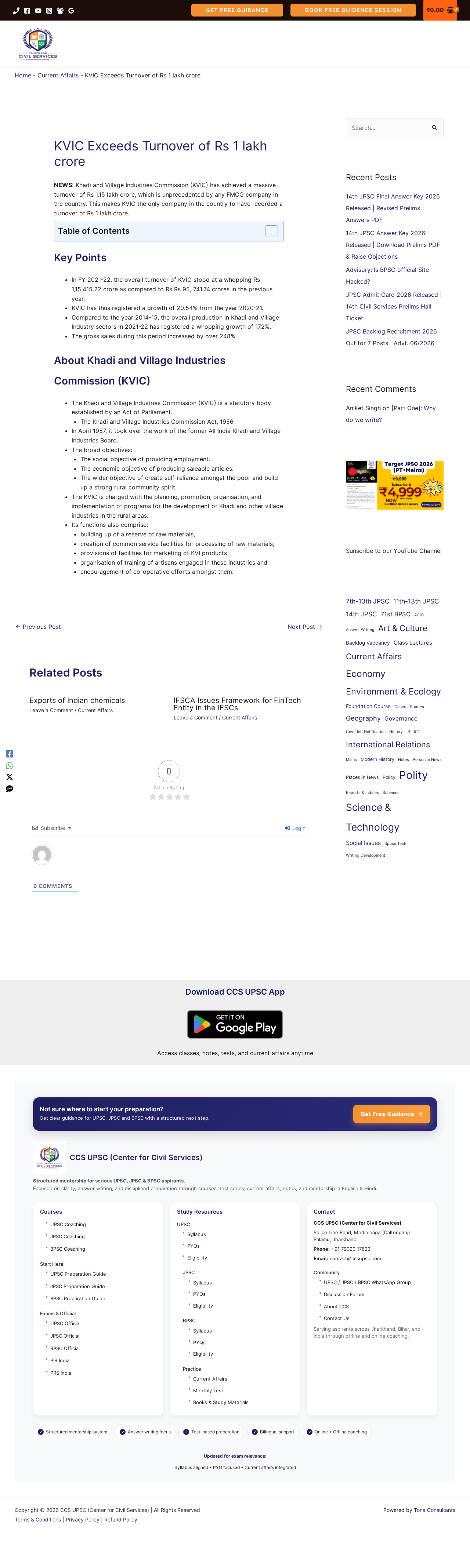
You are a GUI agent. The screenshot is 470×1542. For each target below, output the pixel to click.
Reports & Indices (362, 792)
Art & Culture (402, 628)
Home (23, 75)
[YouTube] (38, 10)
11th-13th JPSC (416, 601)
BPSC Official (65, 1348)
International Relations (388, 744)
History (396, 731)
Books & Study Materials (221, 1402)
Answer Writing (360, 629)
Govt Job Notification (366, 731)
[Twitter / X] (9, 777)
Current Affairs (58, 75)
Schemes (391, 792)
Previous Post (38, 626)
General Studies (409, 706)
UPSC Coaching (68, 1224)
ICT (417, 731)
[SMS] (9, 788)
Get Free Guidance (387, 1114)
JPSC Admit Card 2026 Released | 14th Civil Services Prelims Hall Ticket (394, 306)
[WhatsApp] (9, 765)
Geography (363, 718)
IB (408, 731)
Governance (400, 718)
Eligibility (197, 1258)
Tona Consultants (434, 1510)
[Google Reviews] (71, 10)
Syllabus (196, 1234)
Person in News (427, 759)
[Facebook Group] (60, 10)
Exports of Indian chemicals (77, 700)
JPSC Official (64, 1336)
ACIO (419, 615)
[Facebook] (27, 10)
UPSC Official (65, 1323)
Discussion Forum (344, 1294)
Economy (366, 673)
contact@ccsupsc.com (355, 1258)
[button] (237, 10)
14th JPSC (361, 614)
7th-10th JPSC (368, 601)
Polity (413, 775)
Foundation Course (368, 706)
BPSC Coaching (67, 1249)
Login (298, 828)
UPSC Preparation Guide (78, 1274)
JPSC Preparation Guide (77, 1286)
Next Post (305, 626)
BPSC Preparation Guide (77, 1298)
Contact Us (337, 1318)
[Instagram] (49, 10)
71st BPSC (396, 614)
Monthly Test (208, 1390)
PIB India (59, 1360)
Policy (389, 777)
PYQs (193, 1246)
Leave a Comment (51, 710)
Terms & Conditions (38, 1519)
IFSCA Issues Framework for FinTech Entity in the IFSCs (237, 704)
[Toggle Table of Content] (268, 231)
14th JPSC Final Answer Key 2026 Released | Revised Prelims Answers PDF (393, 208)
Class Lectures (413, 642)
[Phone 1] (16, 10)
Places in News (362, 777)
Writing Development (365, 855)
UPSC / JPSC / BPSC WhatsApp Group (367, 1282)
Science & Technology (373, 816)
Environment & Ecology (393, 691)
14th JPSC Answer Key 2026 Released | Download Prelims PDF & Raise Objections (393, 244)
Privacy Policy (83, 1519)
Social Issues (363, 842)
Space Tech (395, 843)
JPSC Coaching (67, 1236)
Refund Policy (120, 1519)
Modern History (377, 759)
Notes (403, 759)
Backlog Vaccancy (368, 643)
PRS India (60, 1373)
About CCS (336, 1306)
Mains (351, 759)
